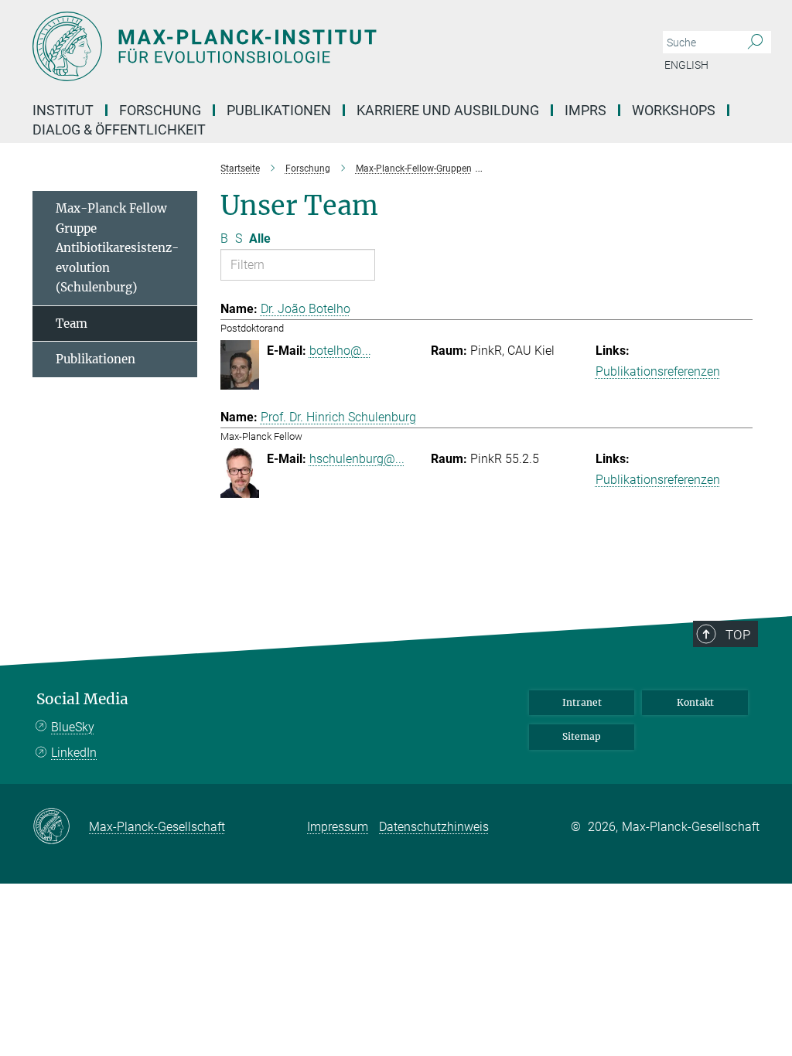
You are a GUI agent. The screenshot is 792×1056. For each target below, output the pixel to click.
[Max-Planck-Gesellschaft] (60, 827)
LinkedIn (74, 752)
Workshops (673, 110)
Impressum (337, 826)
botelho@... (340, 350)
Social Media (82, 699)
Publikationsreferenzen (658, 371)
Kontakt (695, 702)
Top (737, 634)
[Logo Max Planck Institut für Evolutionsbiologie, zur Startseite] (322, 46)
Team (71, 323)
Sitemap (581, 736)
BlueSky (72, 727)
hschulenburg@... (357, 458)
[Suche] (755, 42)
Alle (260, 238)
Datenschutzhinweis (434, 826)
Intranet (582, 702)
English (686, 65)
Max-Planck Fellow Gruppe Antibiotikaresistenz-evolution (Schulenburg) (117, 248)
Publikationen (95, 359)
